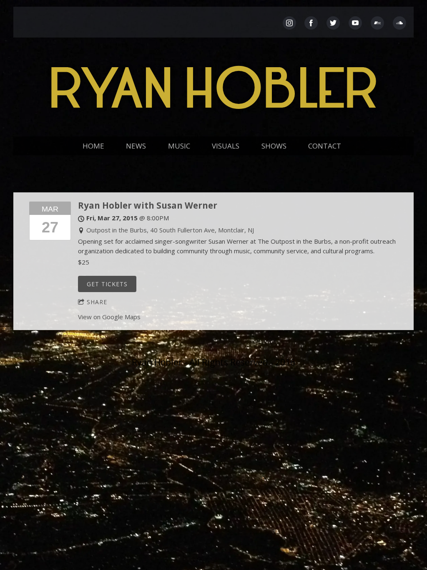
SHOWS (273, 146)
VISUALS (225, 146)
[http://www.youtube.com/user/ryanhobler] (355, 23)
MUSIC (179, 146)
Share (97, 302)
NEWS (136, 146)
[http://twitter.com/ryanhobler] (333, 23)
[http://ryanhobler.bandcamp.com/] (377, 23)
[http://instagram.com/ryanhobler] (289, 23)
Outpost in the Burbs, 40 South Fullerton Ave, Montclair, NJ (170, 230)
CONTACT (324, 146)
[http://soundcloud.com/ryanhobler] (399, 23)
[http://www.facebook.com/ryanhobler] (311, 23)
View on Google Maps (109, 317)
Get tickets (107, 284)
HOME (93, 146)
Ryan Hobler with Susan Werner (147, 205)
